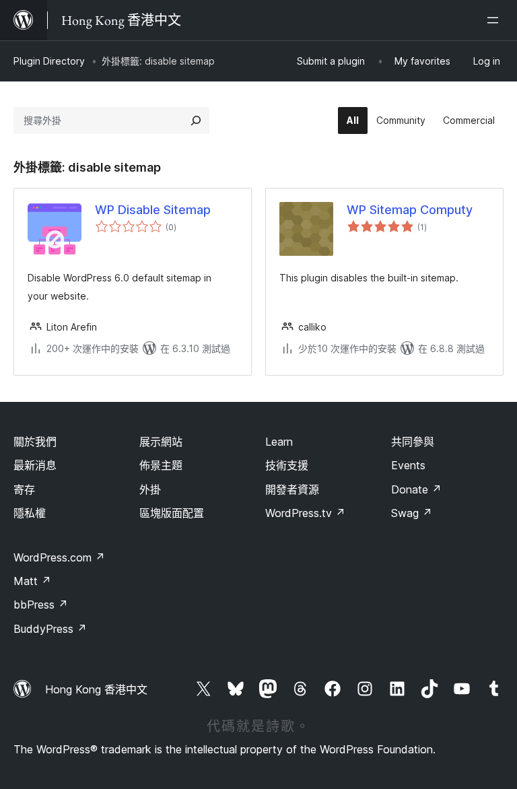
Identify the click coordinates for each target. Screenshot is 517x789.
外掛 (150, 489)
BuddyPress (50, 629)
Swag (411, 513)
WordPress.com (59, 557)
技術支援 (286, 465)
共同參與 (412, 441)
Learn (279, 441)
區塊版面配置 (171, 513)
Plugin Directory (49, 61)
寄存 (24, 489)
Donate (416, 489)
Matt (32, 581)
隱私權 (29, 513)
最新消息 (35, 465)
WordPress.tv (305, 513)
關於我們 (35, 441)
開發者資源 (292, 489)
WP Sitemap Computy (410, 210)
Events (408, 465)
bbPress (40, 604)
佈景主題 (160, 465)
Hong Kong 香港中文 (96, 689)
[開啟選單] (495, 20)
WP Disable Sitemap (153, 210)
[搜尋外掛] (195, 120)
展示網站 (160, 441)
